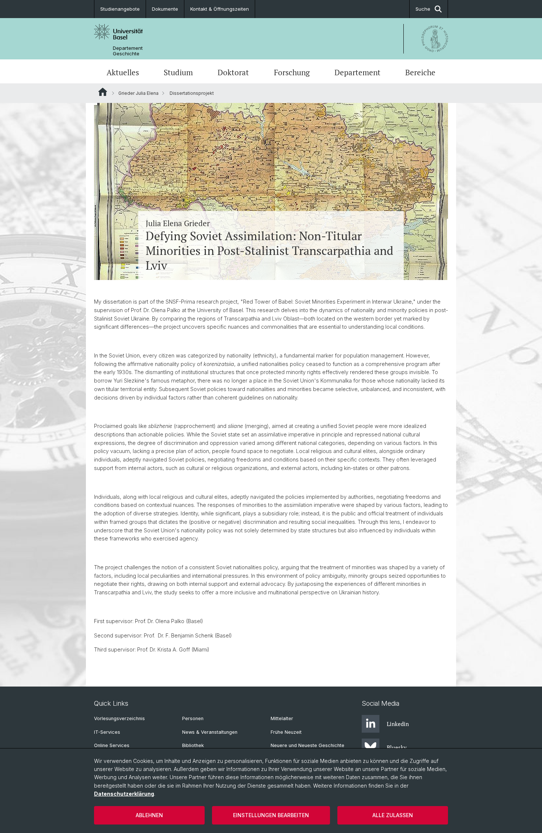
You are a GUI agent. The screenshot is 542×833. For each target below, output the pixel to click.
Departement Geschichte (128, 50)
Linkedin (398, 723)
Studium (178, 72)
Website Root (102, 92)
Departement (357, 72)
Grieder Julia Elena (138, 93)
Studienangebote (120, 9)
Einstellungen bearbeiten (271, 815)
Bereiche (420, 72)
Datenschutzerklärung (124, 794)
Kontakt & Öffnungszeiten (219, 9)
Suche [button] (423, 9)
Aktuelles (123, 72)
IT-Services (107, 732)
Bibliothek (193, 745)
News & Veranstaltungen (209, 732)
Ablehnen (149, 815)
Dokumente (165, 9)
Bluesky (397, 747)
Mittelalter (282, 718)
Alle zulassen (392, 815)
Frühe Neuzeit (286, 732)
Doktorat (233, 72)
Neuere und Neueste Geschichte (307, 745)
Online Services (111, 745)
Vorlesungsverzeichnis (119, 718)
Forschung (292, 72)
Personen (193, 718)
